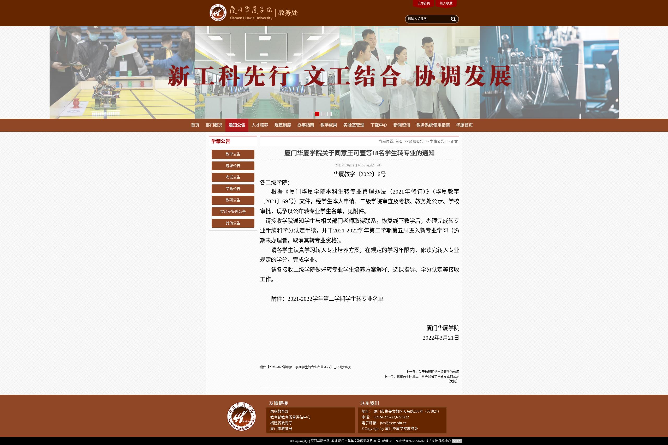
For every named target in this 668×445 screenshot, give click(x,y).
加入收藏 (446, 3)
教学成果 (328, 125)
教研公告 (233, 200)
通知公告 (237, 125)
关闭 (453, 381)
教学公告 (233, 154)
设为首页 (424, 3)
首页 (195, 125)
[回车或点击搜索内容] (453, 19)
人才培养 (260, 125)
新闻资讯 (401, 125)
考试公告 (233, 177)
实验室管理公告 (233, 212)
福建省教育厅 (281, 423)
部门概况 (214, 125)
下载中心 (379, 125)
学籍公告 (233, 189)
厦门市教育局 (281, 429)
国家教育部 (279, 411)
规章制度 (283, 125)
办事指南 (305, 125)
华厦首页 (464, 125)
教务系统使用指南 (433, 125)
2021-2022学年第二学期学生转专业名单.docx (299, 367)
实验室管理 (353, 125)
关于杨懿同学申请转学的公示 (439, 372)
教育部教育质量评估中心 (290, 417)
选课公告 (233, 166)
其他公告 (233, 223)
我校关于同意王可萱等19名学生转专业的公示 (428, 376)
